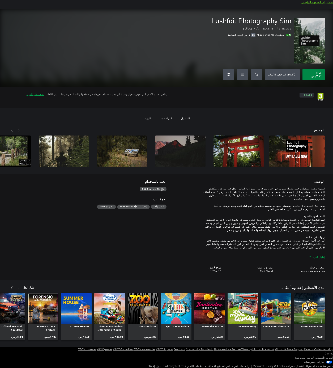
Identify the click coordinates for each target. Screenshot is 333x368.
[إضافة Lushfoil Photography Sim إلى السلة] (256, 74)
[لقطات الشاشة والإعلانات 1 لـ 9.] (297, 151)
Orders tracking (323, 349)
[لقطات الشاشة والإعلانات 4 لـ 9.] (122, 151)
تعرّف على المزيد (35, 94)
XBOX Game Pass (123, 349)
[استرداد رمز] (228, 74)
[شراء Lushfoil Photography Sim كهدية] (242, 74)
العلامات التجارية (194, 366)
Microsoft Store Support (289, 349)
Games (329, 353)
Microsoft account (263, 349)
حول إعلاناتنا (154, 366)
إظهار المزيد (318, 257)
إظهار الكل (29, 287)
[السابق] (18, 130)
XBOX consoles (87, 349)
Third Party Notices (172, 366)
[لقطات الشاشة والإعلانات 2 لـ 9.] (238, 151)
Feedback (179, 349)
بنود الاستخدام (213, 366)
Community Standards (199, 349)
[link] (309, 316)
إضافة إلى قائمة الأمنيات (280, 74)
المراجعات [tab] (166, 118)
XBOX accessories (144, 349)
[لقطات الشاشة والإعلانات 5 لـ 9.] (64, 151)
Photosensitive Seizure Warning (233, 349)
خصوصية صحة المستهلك (319, 366)
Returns (309, 349)
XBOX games (104, 349)
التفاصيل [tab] (185, 118)
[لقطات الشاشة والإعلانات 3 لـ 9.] (180, 151)
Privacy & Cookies (276, 366)
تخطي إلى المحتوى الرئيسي (317, 2)
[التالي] (11, 130)
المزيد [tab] (148, 118)
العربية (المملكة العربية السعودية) (314, 357)
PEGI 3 (308, 95)
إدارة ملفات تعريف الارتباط (236, 366)
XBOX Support (164, 349)
